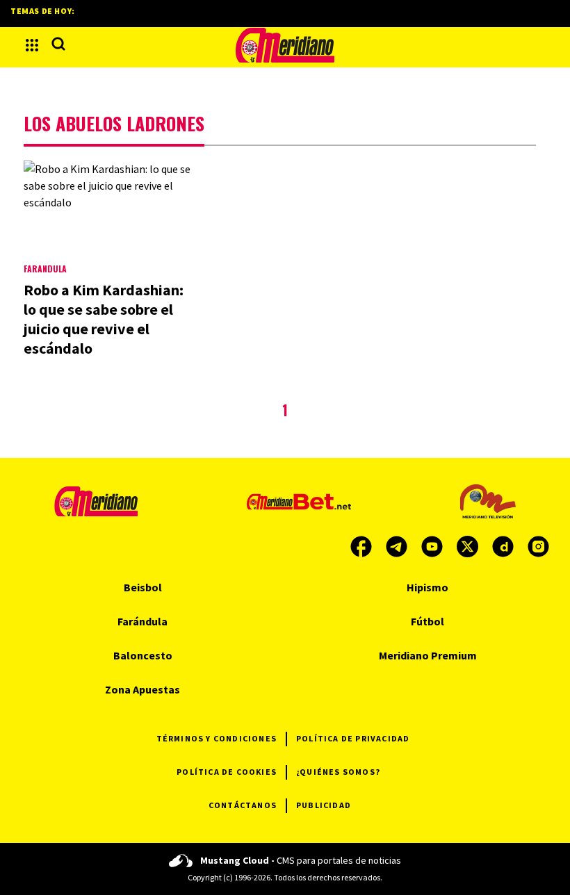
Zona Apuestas (142, 689)
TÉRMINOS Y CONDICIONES (216, 738)
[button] (32, 45)
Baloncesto (142, 655)
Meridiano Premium (428, 655)
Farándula (45, 268)
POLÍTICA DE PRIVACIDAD (352, 738)
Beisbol (143, 587)
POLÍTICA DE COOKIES (227, 771)
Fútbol (427, 621)
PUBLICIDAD (323, 805)
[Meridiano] (285, 45)
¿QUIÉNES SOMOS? (338, 771)
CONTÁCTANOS (243, 805)
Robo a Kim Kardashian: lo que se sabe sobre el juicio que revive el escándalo (104, 319)
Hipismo (427, 587)
